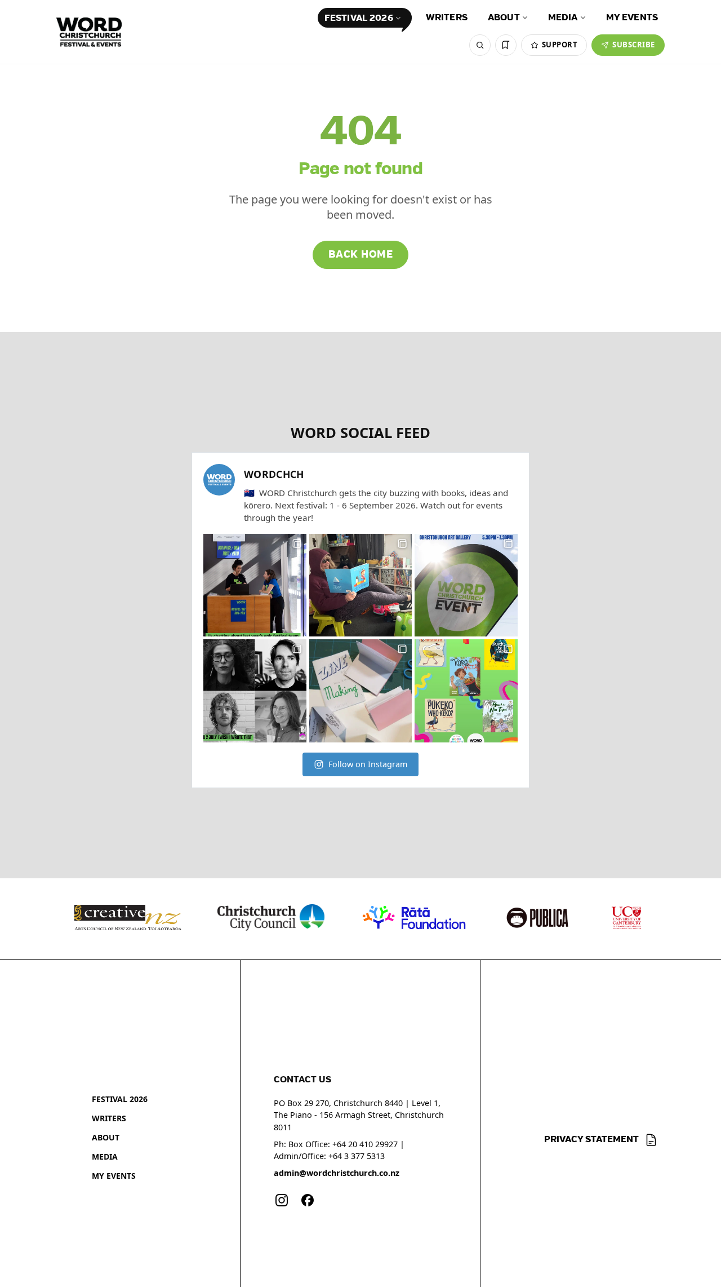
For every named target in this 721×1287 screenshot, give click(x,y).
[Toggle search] (480, 45)
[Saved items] (506, 45)
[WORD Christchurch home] (89, 32)
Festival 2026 (358, 18)
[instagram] (282, 1200)
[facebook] (307, 1200)
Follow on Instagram (367, 764)
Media (563, 18)
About (504, 18)
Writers (447, 18)
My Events (632, 18)
